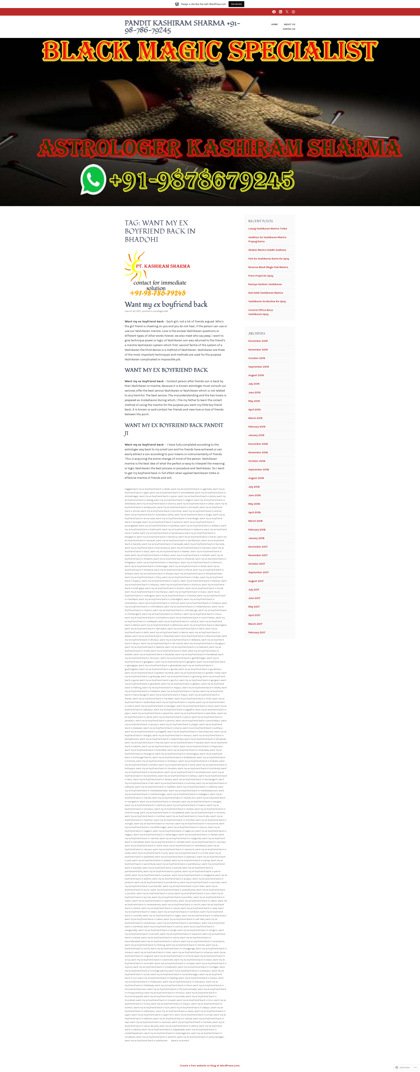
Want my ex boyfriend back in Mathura (145, 805)
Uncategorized (160, 311)
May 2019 (254, 401)
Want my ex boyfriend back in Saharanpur (204, 915)
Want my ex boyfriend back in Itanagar (155, 706)
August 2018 (256, 478)
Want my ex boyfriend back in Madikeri (155, 786)
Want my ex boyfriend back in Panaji (191, 860)
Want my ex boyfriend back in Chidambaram (187, 606)
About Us (289, 24)
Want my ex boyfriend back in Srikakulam (155, 967)
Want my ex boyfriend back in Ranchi (181, 904)
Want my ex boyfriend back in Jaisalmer (152, 713)
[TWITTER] (287, 11)
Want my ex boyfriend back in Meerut (186, 805)
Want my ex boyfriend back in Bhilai (187, 566)
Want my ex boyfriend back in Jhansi (162, 728)
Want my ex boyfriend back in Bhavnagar (146, 566)
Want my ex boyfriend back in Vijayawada (163, 1029)
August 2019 (256, 375)
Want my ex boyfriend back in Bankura (157, 536)
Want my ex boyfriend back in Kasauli (183, 742)
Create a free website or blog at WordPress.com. (210, 1065)
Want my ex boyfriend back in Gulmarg (181, 676)
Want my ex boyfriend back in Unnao (194, 1014)
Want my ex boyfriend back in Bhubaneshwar (198, 573)
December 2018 (258, 443)
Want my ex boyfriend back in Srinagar (198, 967)
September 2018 (258, 469)
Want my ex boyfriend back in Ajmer (158, 496)
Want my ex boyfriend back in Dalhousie (162, 625)
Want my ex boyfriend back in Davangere (205, 625)
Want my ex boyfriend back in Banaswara (162, 533)
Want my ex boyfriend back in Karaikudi (205, 739)
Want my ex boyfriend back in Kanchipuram (190, 731)
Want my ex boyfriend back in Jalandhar (195, 713)
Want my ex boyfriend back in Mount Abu (188, 816)
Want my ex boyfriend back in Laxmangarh (195, 779)
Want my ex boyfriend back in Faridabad (196, 654)
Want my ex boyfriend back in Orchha (188, 853)
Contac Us (289, 29)
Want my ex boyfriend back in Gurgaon (199, 680)
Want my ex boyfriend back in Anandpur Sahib (149, 514)
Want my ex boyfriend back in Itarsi (195, 706)
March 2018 (255, 520)
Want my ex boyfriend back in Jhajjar (179, 724)
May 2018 (254, 503)
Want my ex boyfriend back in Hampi (180, 691)
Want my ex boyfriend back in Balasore (182, 529)
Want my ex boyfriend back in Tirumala (164, 996)
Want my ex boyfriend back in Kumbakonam (187, 772)
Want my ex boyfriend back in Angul (193, 514)
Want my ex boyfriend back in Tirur (195, 1000)
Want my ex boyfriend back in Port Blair (184, 886)
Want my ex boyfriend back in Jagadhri (174, 709)
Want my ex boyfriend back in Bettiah (190, 555)
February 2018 (257, 529)
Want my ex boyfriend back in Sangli (157, 930)
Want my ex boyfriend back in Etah (169, 650)
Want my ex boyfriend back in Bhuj (143, 577)
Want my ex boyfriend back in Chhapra (200, 603)
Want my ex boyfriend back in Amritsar (161, 511)
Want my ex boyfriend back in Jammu (155, 720)
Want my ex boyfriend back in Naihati (198, 834)
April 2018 (254, 512)
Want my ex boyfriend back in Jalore (171, 717)
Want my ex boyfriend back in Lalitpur (178, 775)
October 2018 (256, 461)
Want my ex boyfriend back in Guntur (158, 680)
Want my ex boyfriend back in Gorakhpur (199, 669)
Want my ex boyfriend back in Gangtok (175, 661)
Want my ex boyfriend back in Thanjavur (184, 981)
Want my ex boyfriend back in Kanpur (172, 735)
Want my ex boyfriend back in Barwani (191, 547)
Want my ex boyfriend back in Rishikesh (178, 911)
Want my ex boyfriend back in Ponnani (200, 882)
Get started (236, 4)
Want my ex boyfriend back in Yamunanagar (200, 1037)
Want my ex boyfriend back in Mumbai (174, 820)
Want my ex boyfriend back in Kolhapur (157, 761)
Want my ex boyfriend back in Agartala (191, 489)
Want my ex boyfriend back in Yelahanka (146, 1040)
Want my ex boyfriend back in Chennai (159, 603)
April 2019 (254, 409)
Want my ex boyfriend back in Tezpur (198, 978)
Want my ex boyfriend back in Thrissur (164, 992)
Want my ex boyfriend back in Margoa (201, 801)
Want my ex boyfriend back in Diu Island (162, 643)
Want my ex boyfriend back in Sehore (160, 941)
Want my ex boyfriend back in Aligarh (173, 500)
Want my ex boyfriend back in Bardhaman (178, 540)
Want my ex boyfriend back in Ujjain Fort (153, 1014)
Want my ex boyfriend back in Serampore (202, 941)
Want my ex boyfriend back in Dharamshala (198, 636)
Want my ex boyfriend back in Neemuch (173, 849)
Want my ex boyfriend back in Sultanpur (189, 970)
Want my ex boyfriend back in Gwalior (180, 683)
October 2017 (256, 563)
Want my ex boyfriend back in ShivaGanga (173, 948)
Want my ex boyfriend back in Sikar (152, 952)
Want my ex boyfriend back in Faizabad (154, 654)
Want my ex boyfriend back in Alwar (195, 503)
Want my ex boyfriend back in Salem (144, 919)
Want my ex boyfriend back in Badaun (200, 525)
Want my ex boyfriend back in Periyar (151, 875)
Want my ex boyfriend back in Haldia (201, 687)
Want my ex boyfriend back (166, 304)
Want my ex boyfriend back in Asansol (162, 522)
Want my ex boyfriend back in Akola (197, 496)
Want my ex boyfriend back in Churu (202, 614)
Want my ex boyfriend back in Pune (155, 893)
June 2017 (254, 598)
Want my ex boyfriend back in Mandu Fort (174, 797)
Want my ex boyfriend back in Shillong (145, 945)
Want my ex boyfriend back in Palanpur (175, 856)
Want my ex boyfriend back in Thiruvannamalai (172, 989)
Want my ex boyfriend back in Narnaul (205, 842)
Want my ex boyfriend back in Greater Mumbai (149, 672)
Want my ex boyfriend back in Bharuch (201, 562)
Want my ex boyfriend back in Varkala (191, 1022)
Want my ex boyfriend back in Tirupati (156, 1000)
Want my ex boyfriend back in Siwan (193, 959)
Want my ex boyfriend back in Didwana (180, 639)
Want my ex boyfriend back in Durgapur (204, 643)
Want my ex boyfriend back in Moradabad (162, 812)
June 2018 (254, 495)
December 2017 (258, 546)
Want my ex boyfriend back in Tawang (158, 978)
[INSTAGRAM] (293, 11)
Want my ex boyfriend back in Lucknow (175, 783)
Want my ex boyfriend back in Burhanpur (146, 591)
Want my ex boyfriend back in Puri (192, 893)
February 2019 (256, 426)
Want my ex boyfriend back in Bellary (150, 555)
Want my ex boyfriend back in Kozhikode (199, 768)
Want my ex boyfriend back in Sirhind (173, 956)
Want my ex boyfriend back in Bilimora (180, 584)
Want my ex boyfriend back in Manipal (160, 801)
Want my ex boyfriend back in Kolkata (198, 761)
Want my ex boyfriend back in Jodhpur (203, 728)
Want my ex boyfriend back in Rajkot (198, 900)
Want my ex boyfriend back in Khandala (145, 750)
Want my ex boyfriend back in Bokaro (164, 588)
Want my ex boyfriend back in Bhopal (153, 573)
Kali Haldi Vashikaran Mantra (265, 292)
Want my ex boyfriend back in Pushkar (172, 897)
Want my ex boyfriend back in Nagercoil (173, 831)
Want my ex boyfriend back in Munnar (154, 823)
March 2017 (255, 623)
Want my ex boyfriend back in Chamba (176, 595)
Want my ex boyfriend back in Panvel (162, 867)
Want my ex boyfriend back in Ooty (150, 853)
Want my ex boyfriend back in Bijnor (161, 580)
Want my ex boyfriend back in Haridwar (153, 698)
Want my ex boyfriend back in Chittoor (162, 614)
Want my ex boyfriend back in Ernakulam (186, 647)
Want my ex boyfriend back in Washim (156, 1037)
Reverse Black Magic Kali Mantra (268, 267)
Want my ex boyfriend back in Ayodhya (159, 525)
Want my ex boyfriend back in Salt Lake (184, 919)
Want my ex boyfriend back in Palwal (151, 860)
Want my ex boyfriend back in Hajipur (161, 687)
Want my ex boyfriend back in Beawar (170, 551)
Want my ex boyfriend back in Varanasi (150, 1022)
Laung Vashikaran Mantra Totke (267, 228)
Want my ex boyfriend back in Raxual (160, 908)
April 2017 (254, 615)
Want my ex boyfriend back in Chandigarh (161, 599)
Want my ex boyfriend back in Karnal (144, 742)
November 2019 (258, 349)
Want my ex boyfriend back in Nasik (143, 845)
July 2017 (253, 589)
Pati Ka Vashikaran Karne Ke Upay (268, 258)
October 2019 (256, 358)
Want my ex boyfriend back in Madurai (197, 786)
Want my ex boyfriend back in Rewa (199, 908)
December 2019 (258, 340)
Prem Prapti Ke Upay (260, 275)
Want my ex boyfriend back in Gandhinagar (183, 658)
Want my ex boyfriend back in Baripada (162, 544)
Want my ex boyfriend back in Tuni (151, 1007)
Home (274, 24)
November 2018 (258, 452)
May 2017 (254, 606)
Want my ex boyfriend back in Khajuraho (201, 746)
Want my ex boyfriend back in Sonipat (175, 963)
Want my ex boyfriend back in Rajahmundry (155, 900)
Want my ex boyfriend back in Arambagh (177, 518)
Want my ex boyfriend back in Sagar (162, 915)
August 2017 (256, 581)
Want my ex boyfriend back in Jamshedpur (198, 720)
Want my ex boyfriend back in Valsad (172, 1018)
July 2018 (254, 486)
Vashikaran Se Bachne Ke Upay (267, 301)
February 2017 (256, 632)
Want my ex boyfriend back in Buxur (188, 591)
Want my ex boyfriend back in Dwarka (144, 647)
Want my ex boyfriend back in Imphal (175, 702)
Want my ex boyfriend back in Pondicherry (156, 882)
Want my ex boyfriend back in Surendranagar (174, 974)
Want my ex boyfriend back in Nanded (164, 842)
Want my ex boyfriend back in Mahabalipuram (193, 790)
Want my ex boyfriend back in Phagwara (193, 875)
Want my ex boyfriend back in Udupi (174, 1011)
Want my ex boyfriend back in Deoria (169, 632)
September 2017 (258, 572)
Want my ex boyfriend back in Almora (156, 503)
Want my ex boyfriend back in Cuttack (178, 621)
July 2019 (254, 383)
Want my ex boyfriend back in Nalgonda (180, 838)
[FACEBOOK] (274, 11)
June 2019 (254, 392)
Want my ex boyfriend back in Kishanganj (177, 753)
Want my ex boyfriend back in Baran (197, 536)
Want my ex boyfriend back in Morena (205, 812)
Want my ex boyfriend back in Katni (160, 746)
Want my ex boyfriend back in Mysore (187, 827)
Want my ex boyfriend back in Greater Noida (197, 672)
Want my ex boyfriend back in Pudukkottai (173, 889)
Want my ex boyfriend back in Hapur (169, 694)
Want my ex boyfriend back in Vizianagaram (167, 1033)
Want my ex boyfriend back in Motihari (145, 816)
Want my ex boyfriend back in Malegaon (188, 794)
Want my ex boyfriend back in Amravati (178, 507)
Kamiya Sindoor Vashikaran (265, 284)
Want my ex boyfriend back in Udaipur (190, 1007)
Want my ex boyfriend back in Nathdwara (184, 845)
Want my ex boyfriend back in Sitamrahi (152, 959)
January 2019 (256, 435)
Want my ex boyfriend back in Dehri (186, 628)
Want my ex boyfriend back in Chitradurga (175, 610)
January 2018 (256, 538)
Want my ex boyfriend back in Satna (160, 937)
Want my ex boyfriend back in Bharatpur (158, 562)
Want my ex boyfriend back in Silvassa (192, 952)
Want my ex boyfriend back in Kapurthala (161, 739)
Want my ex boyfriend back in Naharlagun (156, 834)
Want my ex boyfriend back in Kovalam (156, 768)
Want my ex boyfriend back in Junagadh (145, 731)
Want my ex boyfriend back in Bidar (180, 577)
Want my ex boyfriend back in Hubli (193, 698)
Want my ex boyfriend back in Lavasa (152, 779)
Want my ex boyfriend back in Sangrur (197, 930)
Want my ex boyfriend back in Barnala (204, 544)
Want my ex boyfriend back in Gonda (158, 669)
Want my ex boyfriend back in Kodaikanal (174, 757)
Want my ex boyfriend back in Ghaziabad (160, 665)
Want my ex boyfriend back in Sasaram (180, 934)
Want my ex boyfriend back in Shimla (185, 945)
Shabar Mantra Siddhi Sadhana (267, 249)
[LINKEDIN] (281, 11)
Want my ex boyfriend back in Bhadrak (174, 558)
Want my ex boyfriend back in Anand (202, 511)
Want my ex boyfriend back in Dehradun (146, 628)
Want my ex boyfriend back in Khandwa (188, 750)
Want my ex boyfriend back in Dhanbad (153, 636)
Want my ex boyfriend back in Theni (173, 985)
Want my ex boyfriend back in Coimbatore (147, 617)
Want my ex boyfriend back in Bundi (204, 588)
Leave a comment (180, 1040)
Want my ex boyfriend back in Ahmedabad (172, 492)
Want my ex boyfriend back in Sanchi (163, 926)
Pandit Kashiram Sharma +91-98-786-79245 (183, 27)
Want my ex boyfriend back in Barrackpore (147, 547)
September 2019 (258, 366)
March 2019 (255, 418)
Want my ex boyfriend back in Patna (162, 871)
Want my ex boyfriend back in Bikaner (200, 580)
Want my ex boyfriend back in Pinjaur (171, 878)
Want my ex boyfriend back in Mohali (174, 809)
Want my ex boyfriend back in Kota (177, 764)
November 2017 (258, 555)
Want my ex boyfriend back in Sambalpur (179, 923)
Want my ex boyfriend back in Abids (151, 489)
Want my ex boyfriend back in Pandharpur (178, 864)
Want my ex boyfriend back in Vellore (178, 1026)
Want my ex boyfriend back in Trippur (170, 1003)
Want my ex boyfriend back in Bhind (173, 569)
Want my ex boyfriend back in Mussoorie (196, 823)
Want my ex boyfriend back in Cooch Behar (192, 617)
